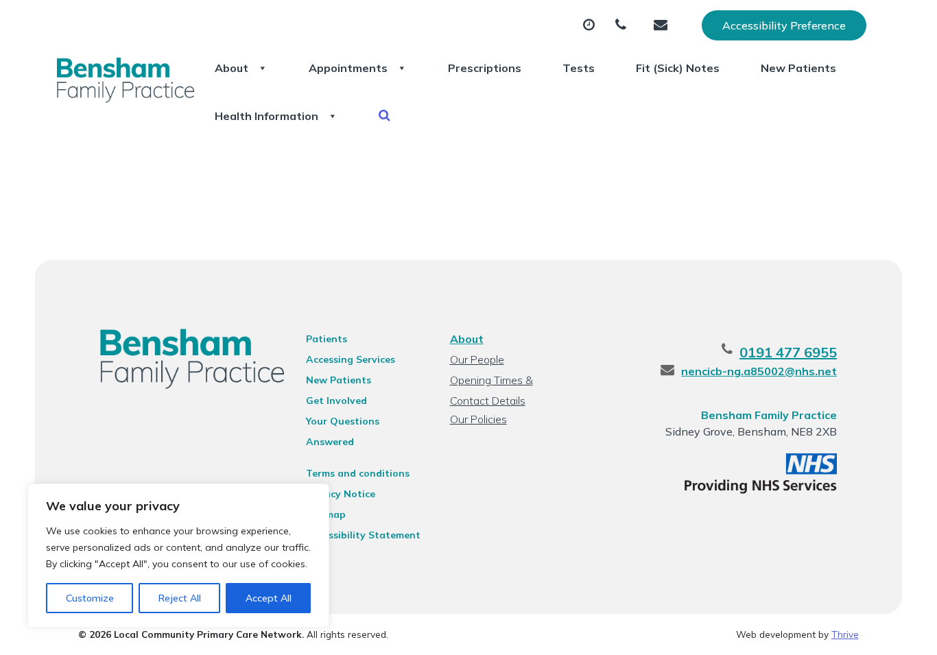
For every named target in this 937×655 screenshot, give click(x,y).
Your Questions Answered (342, 423)
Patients (326, 339)
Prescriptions (484, 68)
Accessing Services (350, 359)
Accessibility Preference (784, 25)
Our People (477, 359)
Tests (578, 68)
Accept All (269, 598)
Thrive (845, 634)
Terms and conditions (358, 473)
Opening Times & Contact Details (491, 381)
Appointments (348, 68)
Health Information (266, 116)
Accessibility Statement (363, 535)
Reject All (179, 598)
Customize (90, 598)
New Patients (798, 68)
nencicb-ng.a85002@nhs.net (759, 371)
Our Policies (478, 419)
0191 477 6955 (788, 352)
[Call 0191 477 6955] (624, 25)
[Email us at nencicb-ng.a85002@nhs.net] (664, 25)
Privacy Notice (340, 494)
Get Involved (336, 400)
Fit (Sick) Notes (678, 68)
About (231, 68)
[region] (178, 556)
